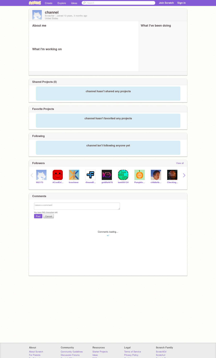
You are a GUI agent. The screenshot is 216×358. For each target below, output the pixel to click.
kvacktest (73, 182)
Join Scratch (166, 3)
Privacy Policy (131, 354)
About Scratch (36, 351)
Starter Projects (100, 351)
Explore (62, 3)
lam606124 (123, 182)
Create (48, 3)
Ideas (74, 3)
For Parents (34, 354)
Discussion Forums (70, 354)
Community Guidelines (72, 351)
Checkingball (172, 182)
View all (180, 163)
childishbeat (156, 182)
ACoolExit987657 (58, 182)
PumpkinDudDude (140, 182)
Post (38, 216)
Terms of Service (132, 351)
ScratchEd (161, 351)
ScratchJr (160, 354)
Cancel (48, 216)
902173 (39, 182)
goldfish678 (107, 182)
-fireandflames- (91, 182)
